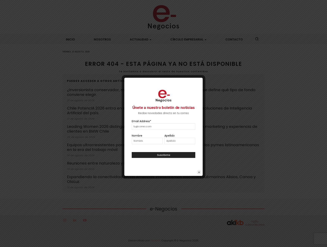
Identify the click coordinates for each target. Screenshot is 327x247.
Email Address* (141, 121)
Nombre (137, 135)
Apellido (169, 135)
